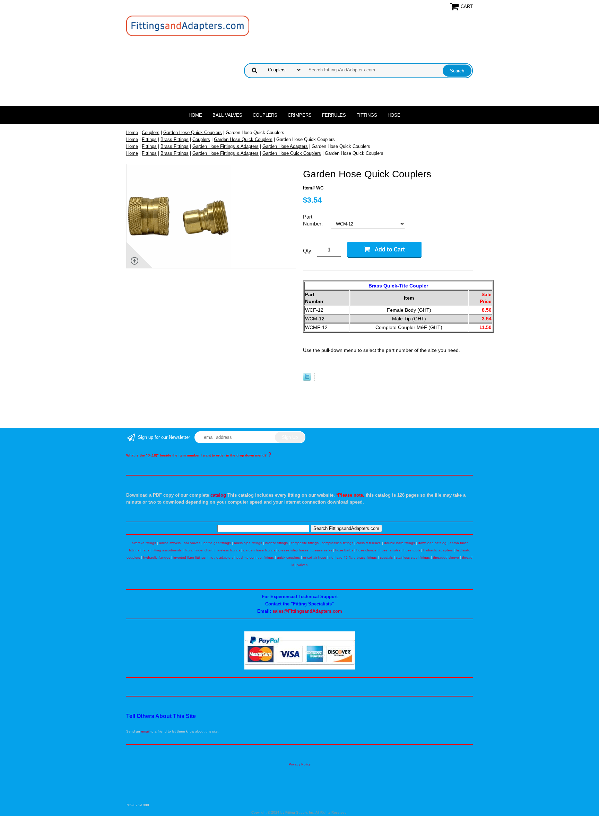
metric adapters (221, 557)
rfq (331, 557)
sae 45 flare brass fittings (357, 557)
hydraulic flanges (156, 557)
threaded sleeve (446, 557)
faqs (145, 550)
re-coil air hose (314, 557)
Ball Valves (227, 115)
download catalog (432, 543)
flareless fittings (228, 550)
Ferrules (334, 115)
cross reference (368, 543)
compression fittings (337, 543)
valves (302, 565)
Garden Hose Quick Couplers (192, 132)
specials (386, 557)
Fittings (366, 115)
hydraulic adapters (438, 550)
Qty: (308, 251)
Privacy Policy (300, 764)
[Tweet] (307, 379)
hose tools (411, 550)
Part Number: (313, 220)
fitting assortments (167, 550)
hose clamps (366, 550)
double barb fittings (399, 543)
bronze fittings (276, 543)
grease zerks (322, 550)
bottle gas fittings (217, 543)
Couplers (265, 115)
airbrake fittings (144, 543)
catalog (218, 495)
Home (195, 115)
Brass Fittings (174, 139)
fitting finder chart (198, 550)
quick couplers (288, 557)
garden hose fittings (259, 550)
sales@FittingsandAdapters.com (307, 611)
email (145, 731)
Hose (394, 115)
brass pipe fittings (248, 543)
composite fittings (305, 543)
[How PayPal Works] (299, 668)
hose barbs (344, 550)
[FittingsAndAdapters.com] (187, 25)
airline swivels (170, 543)
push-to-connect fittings (255, 557)
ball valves (192, 543)
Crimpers (300, 115)
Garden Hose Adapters (285, 146)
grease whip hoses (293, 550)
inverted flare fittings (189, 557)
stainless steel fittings (413, 557)
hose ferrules (390, 550)
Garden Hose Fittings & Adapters (225, 146)
